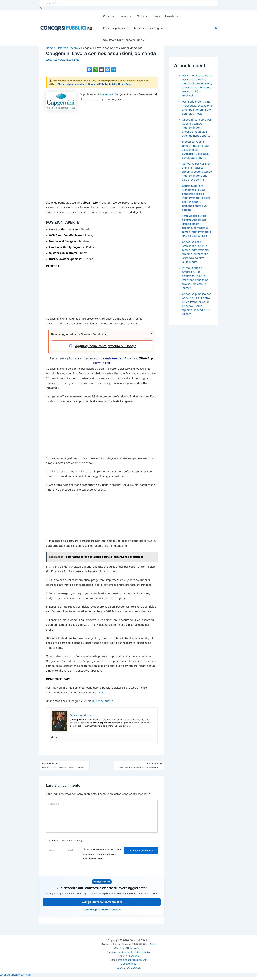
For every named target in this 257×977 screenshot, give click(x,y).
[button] (130, 16)
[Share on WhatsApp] (95, 69)
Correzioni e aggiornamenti (119, 952)
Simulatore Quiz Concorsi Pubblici (124, 40)
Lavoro (124, 16)
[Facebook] (52, 737)
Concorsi (108, 16)
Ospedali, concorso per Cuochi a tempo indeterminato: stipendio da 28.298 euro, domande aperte (196, 127)
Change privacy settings (15, 974)
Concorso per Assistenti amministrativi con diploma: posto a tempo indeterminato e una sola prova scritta (197, 171)
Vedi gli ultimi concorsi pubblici (102, 902)
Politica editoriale (142, 952)
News (156, 16)
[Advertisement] (101, 154)
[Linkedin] (56, 737)
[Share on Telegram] (113, 69)
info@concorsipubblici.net (132, 959)
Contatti (139, 948)
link (101, 692)
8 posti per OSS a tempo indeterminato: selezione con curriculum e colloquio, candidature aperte (196, 149)
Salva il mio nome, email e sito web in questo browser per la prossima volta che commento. (102, 853)
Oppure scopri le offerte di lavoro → (102, 909)
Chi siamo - (131, 948)
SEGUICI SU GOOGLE (128, 967)
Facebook (134, 955)
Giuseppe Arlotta (102, 701)
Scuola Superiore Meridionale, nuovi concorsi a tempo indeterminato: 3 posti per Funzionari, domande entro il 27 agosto (196, 197)
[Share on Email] (101, 69)
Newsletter (172, 16)
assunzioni (106, 94)
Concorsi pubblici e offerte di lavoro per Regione (133, 28)
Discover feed (128, 963)
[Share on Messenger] (107, 69)
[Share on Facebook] (89, 69)
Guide (140, 16)
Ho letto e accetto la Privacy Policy (65, 840)
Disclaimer (120, 948)
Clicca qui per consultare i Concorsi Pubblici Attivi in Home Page (94, 84)
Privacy (153, 944)
